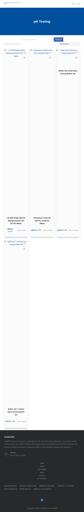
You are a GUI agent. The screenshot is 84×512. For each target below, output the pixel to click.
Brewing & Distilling (46, 486)
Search (58, 39)
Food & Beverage (10, 489)
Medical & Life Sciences (42, 489)
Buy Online (42, 469)
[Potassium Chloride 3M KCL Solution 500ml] (42, 131)
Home (42, 463)
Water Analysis (25, 489)
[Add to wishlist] (24, 52)
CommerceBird (51, 508)
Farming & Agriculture (28, 486)
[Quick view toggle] (24, 57)
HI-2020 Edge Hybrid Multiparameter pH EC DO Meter (16, 221)
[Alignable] (42, 500)
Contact (42, 475)
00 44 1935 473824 (17, 455)
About (42, 466)
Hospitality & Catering (65, 486)
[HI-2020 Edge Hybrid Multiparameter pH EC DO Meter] (16, 131)
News (42, 472)
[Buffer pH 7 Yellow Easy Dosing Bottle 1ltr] (16, 322)
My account (42, 478)
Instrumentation (10, 486)
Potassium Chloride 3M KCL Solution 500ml (42, 221)
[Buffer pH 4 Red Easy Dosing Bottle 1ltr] (68, 58)
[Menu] (79, 4)
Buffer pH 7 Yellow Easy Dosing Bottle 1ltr (16, 412)
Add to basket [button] (22, 230)
